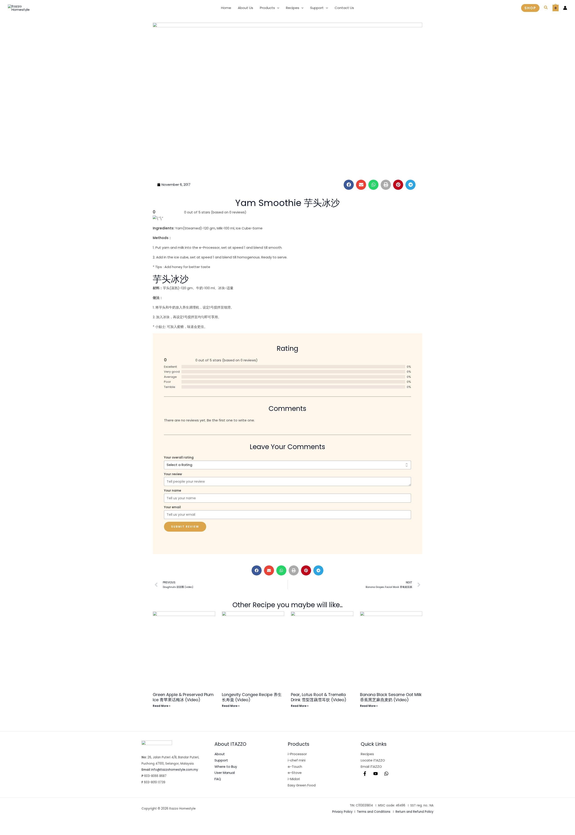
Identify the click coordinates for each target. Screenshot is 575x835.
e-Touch (295, 766)
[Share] (38, 823)
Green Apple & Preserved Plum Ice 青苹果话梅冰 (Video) (183, 697)
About (220, 754)
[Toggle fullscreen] (22, 823)
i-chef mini (296, 760)
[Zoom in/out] (7, 823)
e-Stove (295, 772)
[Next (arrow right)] (22, 831)
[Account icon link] (565, 8)
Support (221, 760)
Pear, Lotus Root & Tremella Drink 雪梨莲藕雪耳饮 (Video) (318, 697)
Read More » (161, 706)
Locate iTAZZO (373, 760)
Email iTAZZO (371, 766)
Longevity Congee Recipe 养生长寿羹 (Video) (252, 697)
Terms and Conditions (373, 812)
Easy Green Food (302, 785)
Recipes (367, 754)
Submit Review (185, 526)
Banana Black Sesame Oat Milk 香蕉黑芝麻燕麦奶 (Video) (391, 697)
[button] (277, 8)
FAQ (218, 779)
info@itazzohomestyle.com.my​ (174, 770)
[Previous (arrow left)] (7, 831)
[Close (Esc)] (53, 823)
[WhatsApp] (386, 774)
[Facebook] (365, 774)
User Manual (225, 772)
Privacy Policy (342, 812)
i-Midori (294, 779)
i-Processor (297, 754)
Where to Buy (226, 766)
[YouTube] (376, 774)
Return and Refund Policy (414, 812)
